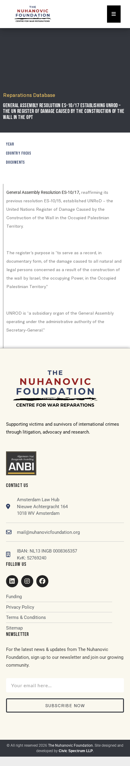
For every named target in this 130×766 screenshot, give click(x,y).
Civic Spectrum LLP (76, 751)
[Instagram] (27, 581)
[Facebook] (42, 581)
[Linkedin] (12, 581)
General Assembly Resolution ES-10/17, (43, 192)
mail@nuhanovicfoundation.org (48, 532)
